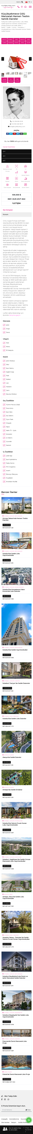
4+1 (4, 160)
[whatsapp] (25, 134)
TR (29, 2)
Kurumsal (24, 1119)
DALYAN (28, 42)
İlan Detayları (8, 210)
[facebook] (7, 134)
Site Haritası (5, 1122)
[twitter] (11, 134)
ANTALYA (4, 39)
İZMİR (16, 39)
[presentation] (2, 59)
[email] (21, 134)
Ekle (29, 1110)
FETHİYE (16, 42)
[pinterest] (14, 134)
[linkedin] (18, 134)
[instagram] (5, 1099)
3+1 (4, 156)
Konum (5, 214)
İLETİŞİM (16, 203)
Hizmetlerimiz (14, 1119)
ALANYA (4, 42)
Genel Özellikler (9, 147)
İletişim (13, 1122)
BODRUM (22, 39)
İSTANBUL (10, 39)
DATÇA (22, 42)
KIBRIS (28, 39)
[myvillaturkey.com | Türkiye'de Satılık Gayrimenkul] (8, 7)
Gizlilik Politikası (23, 1122)
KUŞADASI (10, 42)
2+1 (4, 151)
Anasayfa (4, 1119)
